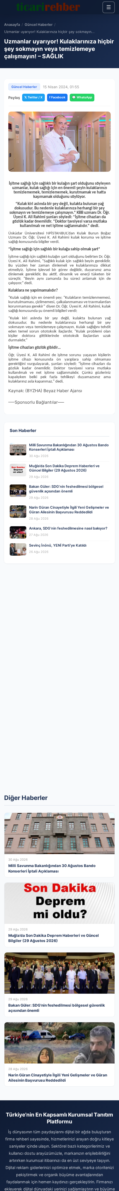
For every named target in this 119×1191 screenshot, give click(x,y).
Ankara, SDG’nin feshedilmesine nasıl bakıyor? (68, 528)
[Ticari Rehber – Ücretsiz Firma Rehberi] (48, 7)
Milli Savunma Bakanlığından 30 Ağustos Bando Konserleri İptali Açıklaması (69, 447)
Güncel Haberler (39, 25)
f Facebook (57, 97)
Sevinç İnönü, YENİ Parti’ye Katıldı (57, 545)
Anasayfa (12, 25)
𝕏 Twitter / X (33, 97)
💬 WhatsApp (82, 97)
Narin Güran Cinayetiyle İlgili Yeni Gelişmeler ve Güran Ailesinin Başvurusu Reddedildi (69, 509)
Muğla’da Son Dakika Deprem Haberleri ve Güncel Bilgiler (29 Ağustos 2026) (64, 468)
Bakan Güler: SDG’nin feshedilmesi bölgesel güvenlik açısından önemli (66, 488)
